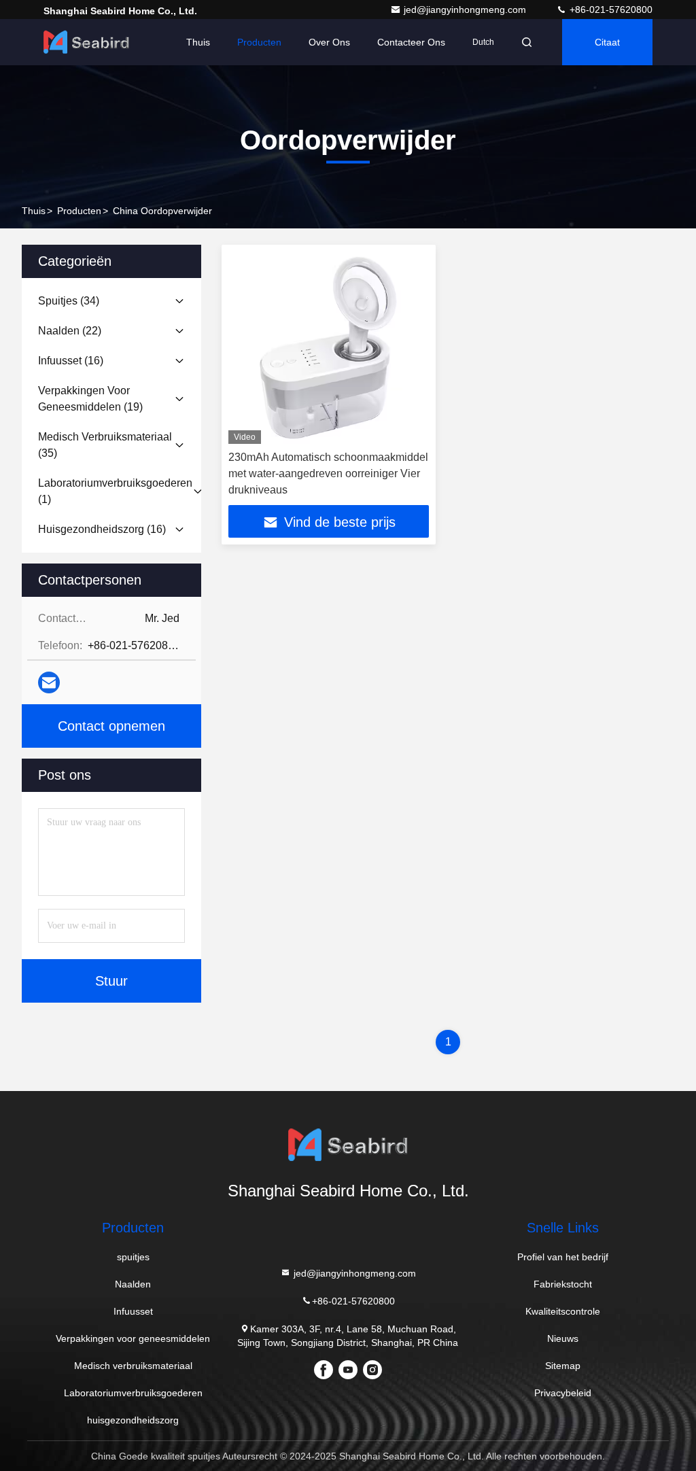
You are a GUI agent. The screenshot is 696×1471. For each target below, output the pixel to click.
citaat (607, 42)
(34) (68, 301)
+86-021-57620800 (609, 9)
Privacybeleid (562, 1392)
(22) (69, 330)
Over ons (329, 42)
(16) (70, 360)
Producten (259, 42)
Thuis (198, 42)
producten (79, 210)
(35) (105, 445)
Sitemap (562, 1365)
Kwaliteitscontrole (562, 1311)
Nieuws (562, 1338)
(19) (90, 399)
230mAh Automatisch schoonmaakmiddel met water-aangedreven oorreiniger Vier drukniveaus (328, 473)
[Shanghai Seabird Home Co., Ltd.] (86, 42)
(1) (115, 491)
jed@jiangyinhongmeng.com (466, 9)
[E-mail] (49, 682)
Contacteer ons (411, 42)
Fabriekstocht (563, 1284)
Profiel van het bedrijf (562, 1256)
